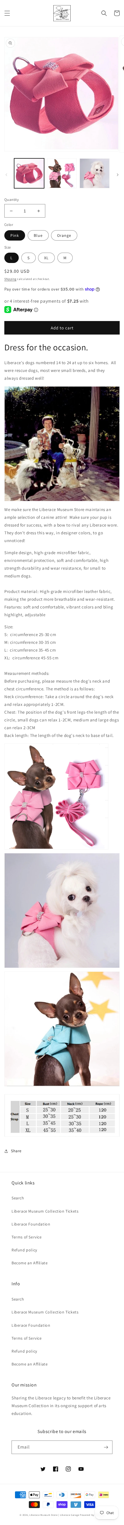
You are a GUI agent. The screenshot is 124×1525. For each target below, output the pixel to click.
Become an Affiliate (30, 1262)
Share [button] (16, 1150)
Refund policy (24, 1250)
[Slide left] (6, 174)
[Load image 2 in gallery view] (62, 173)
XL (46, 257)
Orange (64, 235)
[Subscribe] (105, 1447)
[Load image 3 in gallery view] (95, 173)
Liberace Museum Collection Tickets (45, 1211)
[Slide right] (117, 174)
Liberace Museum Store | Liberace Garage (54, 1514)
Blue (38, 235)
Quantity (11, 199)
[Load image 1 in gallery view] (29, 173)
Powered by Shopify (92, 1514)
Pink (14, 235)
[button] (7, 13)
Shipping (10, 279)
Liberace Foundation (31, 1224)
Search (18, 1198)
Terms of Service (27, 1237)
